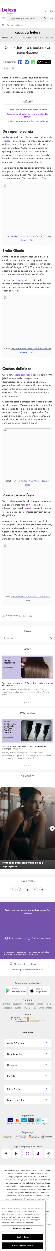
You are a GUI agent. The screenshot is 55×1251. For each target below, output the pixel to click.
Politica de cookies (24, 1222)
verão (44, 77)
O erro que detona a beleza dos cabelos (27, 121)
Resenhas (15, 37)
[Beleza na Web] (9, 11)
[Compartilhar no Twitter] (26, 62)
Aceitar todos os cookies (22, 1245)
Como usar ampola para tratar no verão (27, 109)
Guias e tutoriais (47, 37)
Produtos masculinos (41, 938)
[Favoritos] (51, 11)
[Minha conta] (46, 11)
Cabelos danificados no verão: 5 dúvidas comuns (27, 115)
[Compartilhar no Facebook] (20, 62)
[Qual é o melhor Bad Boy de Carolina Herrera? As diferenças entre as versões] (27, 731)
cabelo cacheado (22, 374)
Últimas (4, 37)
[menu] (3, 18)
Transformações (30, 37)
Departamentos (14, 1054)
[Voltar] (2, 828)
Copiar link (46, 62)
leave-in (19, 280)
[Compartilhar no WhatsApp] (33, 62)
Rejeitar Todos (23, 1237)
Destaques (12, 1065)
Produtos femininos (17, 938)
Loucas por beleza (16, 1100)
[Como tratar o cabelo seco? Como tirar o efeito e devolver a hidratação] (27, 667)
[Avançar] (52, 828)
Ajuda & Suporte (15, 1043)
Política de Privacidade (29, 954)
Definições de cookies (22, 1228)
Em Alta (11, 1076)
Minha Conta (13, 1089)
